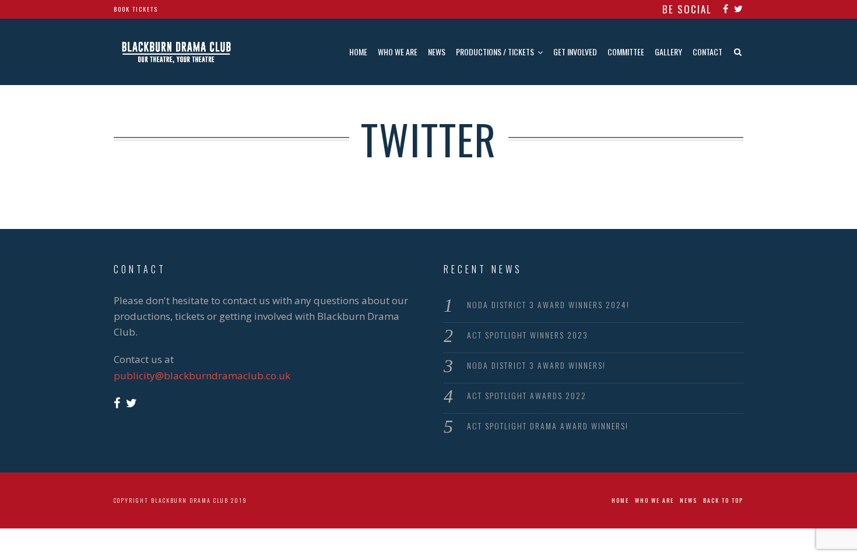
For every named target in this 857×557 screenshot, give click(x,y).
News (436, 51)
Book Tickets (136, 9)
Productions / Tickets (495, 51)
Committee (625, 51)
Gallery (668, 51)
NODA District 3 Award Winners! (536, 365)
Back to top (723, 500)
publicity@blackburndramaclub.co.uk (202, 375)
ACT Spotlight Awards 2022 (526, 395)
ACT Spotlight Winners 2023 (527, 335)
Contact (707, 51)
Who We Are (397, 51)
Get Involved (575, 51)
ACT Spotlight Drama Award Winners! (547, 425)
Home (358, 51)
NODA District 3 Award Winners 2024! (548, 304)
